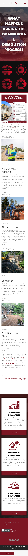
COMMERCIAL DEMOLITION (14, 413)
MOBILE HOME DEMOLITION (14, 494)
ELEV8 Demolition (16, 128)
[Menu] (25, 3)
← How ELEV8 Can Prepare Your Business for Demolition (12, 374)
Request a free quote (9, 363)
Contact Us (6, 525)
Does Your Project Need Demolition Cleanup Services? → (16, 379)
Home (4, 522)
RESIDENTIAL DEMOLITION (14, 453)
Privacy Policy (16, 522)
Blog (9, 522)
